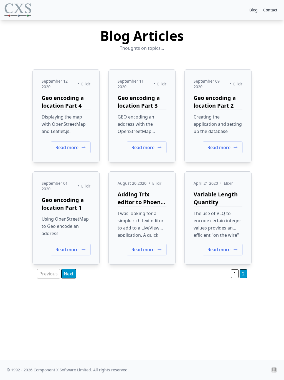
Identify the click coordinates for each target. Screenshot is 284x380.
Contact (270, 10)
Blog (253, 10)
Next (68, 274)
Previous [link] (48, 274)
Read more (67, 147)
